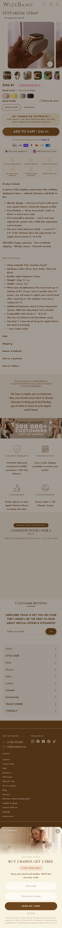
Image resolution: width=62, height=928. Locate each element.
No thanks (31, 913)
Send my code (31, 906)
